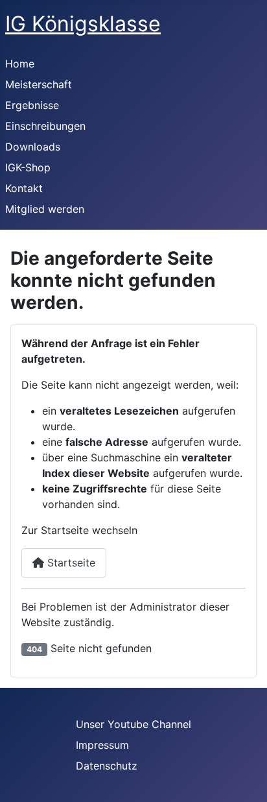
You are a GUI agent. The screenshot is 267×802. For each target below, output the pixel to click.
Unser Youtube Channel (133, 724)
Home (19, 63)
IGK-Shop (28, 167)
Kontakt (24, 188)
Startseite (69, 562)
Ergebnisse (32, 105)
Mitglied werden (44, 208)
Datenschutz (106, 765)
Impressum (102, 744)
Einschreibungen (45, 125)
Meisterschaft (38, 84)
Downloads (32, 146)
